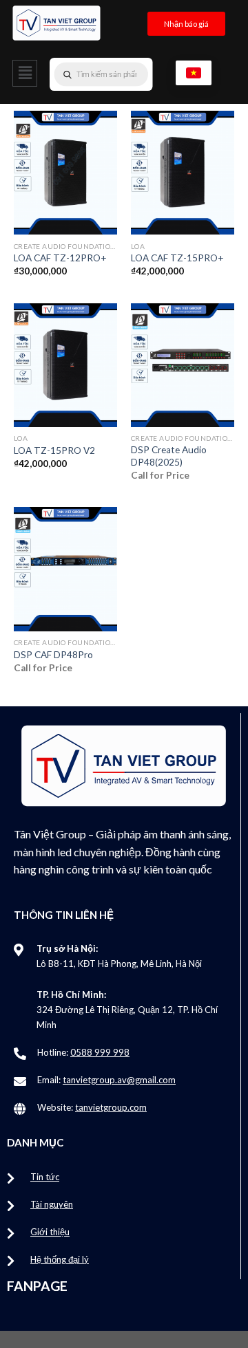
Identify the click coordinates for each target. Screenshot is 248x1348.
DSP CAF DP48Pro (53, 654)
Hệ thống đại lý (59, 1259)
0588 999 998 (100, 1052)
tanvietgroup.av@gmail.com (119, 1079)
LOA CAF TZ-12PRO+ (60, 257)
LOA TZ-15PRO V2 (54, 450)
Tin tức (44, 1176)
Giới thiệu (50, 1231)
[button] (24, 73)
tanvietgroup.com (111, 1107)
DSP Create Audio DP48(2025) (169, 456)
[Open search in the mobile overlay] (129, 74)
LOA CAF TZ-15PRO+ (177, 257)
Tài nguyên (51, 1204)
